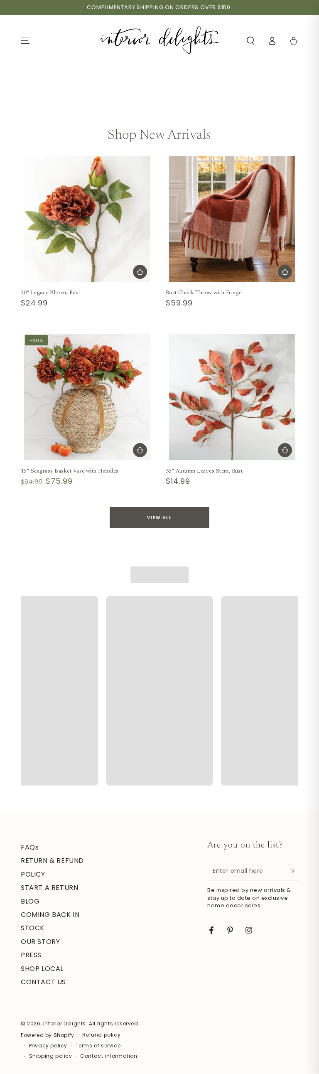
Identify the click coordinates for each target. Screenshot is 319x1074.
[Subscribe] (293, 871)
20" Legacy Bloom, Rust (51, 293)
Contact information (108, 1056)
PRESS (31, 955)
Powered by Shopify (47, 1035)
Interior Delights (64, 1023)
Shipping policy (50, 1056)
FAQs (30, 847)
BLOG (30, 901)
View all (159, 518)
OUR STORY (40, 941)
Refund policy (101, 1035)
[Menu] (25, 41)
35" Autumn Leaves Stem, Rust (204, 471)
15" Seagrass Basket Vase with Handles (70, 471)
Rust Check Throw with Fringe (203, 293)
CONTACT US (43, 982)
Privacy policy (48, 1045)
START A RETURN (49, 887)
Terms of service (98, 1045)
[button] (250, 41)
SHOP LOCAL (42, 968)
